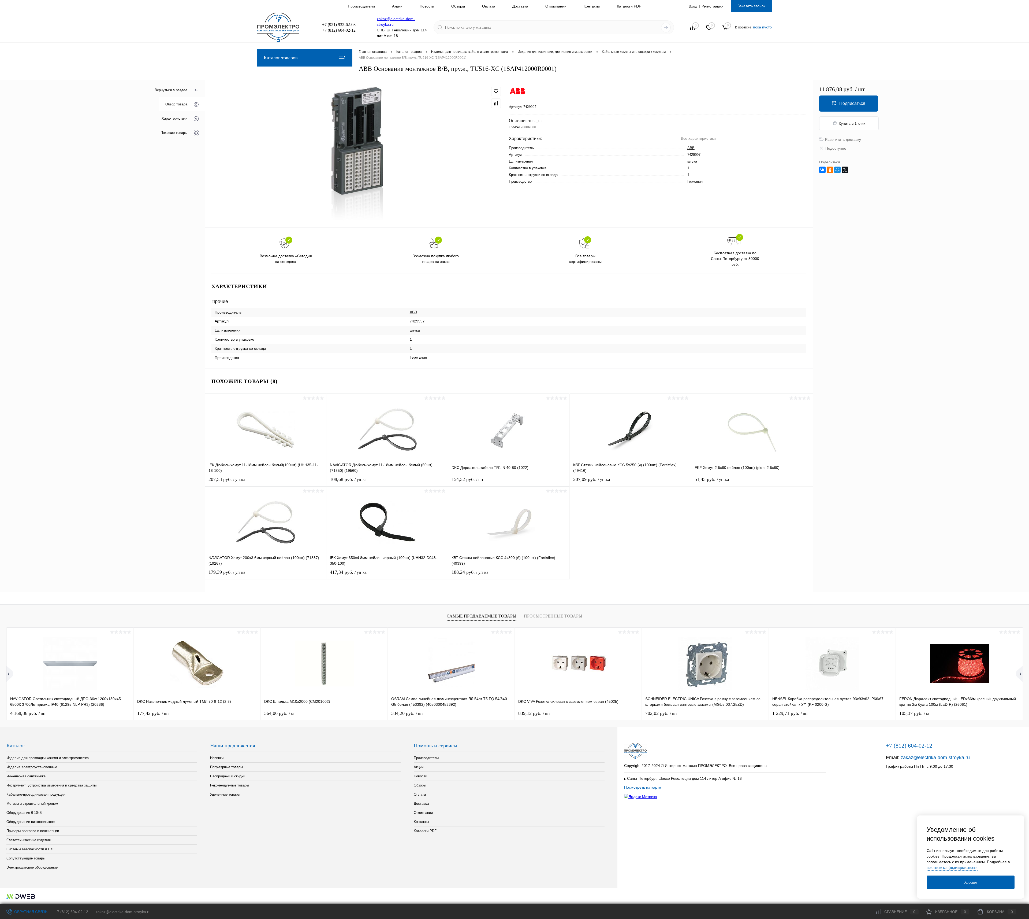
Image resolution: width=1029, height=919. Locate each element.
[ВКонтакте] (822, 170)
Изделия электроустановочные (31, 767)
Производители (361, 6)
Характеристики (174, 118)
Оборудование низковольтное (30, 822)
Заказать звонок (751, 6)
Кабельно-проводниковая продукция (35, 794)
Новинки (216, 758)
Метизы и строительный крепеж (32, 804)
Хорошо (970, 882)
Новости (427, 6)
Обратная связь (30, 912)
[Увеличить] (357, 154)
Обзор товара (176, 104)
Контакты (592, 6)
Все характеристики (698, 138)
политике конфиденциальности (952, 868)
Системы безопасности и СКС (30, 849)
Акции (397, 6)
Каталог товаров (281, 57)
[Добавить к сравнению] (496, 103)
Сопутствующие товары (25, 858)
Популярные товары (226, 767)
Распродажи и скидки (227, 776)
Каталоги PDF (629, 6)
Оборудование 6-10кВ (24, 813)
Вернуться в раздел (171, 90)
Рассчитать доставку (843, 139)
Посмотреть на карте (642, 787)
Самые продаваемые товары (481, 616)
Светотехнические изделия (28, 840)
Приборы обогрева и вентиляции (32, 831)
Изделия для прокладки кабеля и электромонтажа (47, 758)
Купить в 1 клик (852, 123)
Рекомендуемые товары (229, 785)
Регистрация (713, 6)
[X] (845, 170)
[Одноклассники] (830, 170)
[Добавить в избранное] (496, 91)
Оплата (488, 6)
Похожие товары (174, 133)
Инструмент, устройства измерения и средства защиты (51, 785)
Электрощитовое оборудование (32, 867)
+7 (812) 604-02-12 (71, 912)
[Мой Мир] (837, 170)
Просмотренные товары (553, 616)
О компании (555, 6)
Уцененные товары (225, 794)
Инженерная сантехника (26, 776)
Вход (693, 6)
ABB (691, 148)
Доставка (520, 6)
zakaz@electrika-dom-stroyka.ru (935, 757)
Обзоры (458, 6)
